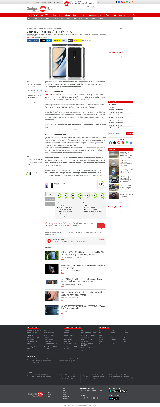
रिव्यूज (54, 15)
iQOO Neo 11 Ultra (69, 336)
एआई (44, 15)
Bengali (94, 390)
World (32, 2)
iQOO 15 (29, 343)
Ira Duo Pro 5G (68, 350)
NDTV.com (66, 396)
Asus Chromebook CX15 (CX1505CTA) (70, 347)
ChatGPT (29, 334)
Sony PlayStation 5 (49, 332)
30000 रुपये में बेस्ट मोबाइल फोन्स (116, 122)
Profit (37, 2)
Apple (100, 332)
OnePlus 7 (48, 234)
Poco (112, 343)
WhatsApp (94, 397)
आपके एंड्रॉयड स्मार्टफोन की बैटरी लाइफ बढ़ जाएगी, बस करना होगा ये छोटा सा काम (122, 375)
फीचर (60, 15)
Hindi (88, 390)
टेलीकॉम (68, 18)
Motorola (113, 334)
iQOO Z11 (66, 332)
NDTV (28, 2)
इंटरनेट (80, 18)
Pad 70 (82, 330)
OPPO (112, 341)
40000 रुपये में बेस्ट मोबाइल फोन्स (116, 128)
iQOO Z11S (67, 337)
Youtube (87, 397)
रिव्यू (50, 194)
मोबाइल (29, 18)
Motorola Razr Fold (32, 332)
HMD (100, 336)
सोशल (87, 18)
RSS (49, 388)
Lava (112, 330)
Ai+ (100, 330)
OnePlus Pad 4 (48, 337)
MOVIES (44, 2)
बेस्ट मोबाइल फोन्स (112, 107)
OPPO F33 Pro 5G (49, 339)
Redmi (124, 330)
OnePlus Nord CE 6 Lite (50, 336)
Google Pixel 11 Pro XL (70, 343)
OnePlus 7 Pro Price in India (69, 232)
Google (101, 334)
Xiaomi (124, 341)
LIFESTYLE (58, 2)
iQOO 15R (29, 350)
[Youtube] (118, 142)
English (82, 390)
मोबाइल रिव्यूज (112, 149)
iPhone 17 (47, 345)
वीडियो (67, 15)
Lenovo (113, 332)
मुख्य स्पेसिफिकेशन (50, 199)
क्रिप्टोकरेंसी (122, 15)
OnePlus (54, 234)
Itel (100, 345)
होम (29, 15)
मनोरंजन (47, 18)
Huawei (101, 339)
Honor (101, 337)
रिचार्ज (107, 15)
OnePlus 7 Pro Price (55, 232)
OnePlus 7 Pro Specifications (85, 232)
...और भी (84, 241)
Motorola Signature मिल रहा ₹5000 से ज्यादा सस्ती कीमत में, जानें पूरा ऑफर (69, 359)
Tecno (124, 339)
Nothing (113, 336)
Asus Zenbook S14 (32, 341)
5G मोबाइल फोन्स (112, 104)
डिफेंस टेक (76, 15)
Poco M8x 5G (67, 330)
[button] (132, 378)
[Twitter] (114, 142)
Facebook (81, 397)
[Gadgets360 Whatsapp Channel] (127, 142)
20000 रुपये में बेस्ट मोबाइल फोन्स (116, 117)
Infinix (100, 341)
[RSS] (132, 2)
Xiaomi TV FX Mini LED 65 (88, 336)
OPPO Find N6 (30, 336)
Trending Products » (115, 52)
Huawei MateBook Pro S (70, 345)
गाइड (83, 15)
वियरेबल (93, 18)
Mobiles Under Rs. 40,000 (33, 337)
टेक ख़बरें (35, 15)
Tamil (100, 390)
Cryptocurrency (48, 341)
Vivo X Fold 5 (47, 330)
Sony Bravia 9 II (85, 337)
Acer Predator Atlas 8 (86, 339)
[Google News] (131, 142)
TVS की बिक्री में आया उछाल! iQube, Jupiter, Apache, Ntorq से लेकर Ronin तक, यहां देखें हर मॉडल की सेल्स (69, 376)
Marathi (98, 2)
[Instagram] (123, 142)
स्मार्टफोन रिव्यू (56, 223)
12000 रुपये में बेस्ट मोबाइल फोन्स (116, 112)
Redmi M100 (67, 334)
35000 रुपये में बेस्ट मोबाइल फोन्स (116, 125)
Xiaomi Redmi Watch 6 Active (88, 332)
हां (93, 6)
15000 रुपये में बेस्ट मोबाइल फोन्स (116, 115)
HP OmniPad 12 (48, 334)
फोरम (101, 15)
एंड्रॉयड (50, 225)
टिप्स (62, 18)
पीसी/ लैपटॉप (55, 18)
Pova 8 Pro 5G (68, 339)
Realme (113, 345)
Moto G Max (67, 341)
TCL (124, 337)
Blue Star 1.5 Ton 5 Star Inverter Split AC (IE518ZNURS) (87, 345)
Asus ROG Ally (84, 341)
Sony (124, 336)
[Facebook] (110, 142)
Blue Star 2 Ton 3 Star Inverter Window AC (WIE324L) (86, 349)
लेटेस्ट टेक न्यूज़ (49, 223)
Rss (97, 397)
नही (88, 6)
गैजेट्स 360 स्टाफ (30, 37)
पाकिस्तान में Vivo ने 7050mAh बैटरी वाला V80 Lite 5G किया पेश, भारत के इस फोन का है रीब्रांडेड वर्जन (41, 360)
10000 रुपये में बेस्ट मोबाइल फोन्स (116, 109)
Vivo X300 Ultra (31, 339)
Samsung (125, 332)
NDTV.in (65, 398)
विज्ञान (75, 18)
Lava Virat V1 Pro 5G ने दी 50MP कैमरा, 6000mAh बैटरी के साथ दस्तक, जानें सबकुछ (41, 375)
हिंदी (40, 2)
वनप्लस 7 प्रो (55, 97)
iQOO (100, 343)
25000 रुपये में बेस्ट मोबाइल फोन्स (116, 120)
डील (115, 15)
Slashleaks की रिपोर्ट (51, 95)
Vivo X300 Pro (30, 345)
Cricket (49, 2)
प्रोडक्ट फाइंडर (92, 15)
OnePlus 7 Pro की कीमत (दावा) (35, 159)
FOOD (53, 2)
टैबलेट (36, 18)
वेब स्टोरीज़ (101, 18)
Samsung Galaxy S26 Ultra (34, 330)
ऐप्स (41, 18)
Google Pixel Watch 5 (86, 334)
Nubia (112, 337)
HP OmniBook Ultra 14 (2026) (52, 343)
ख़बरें (35, 28)
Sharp (124, 334)
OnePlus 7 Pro (98, 232)
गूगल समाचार (67, 225)
